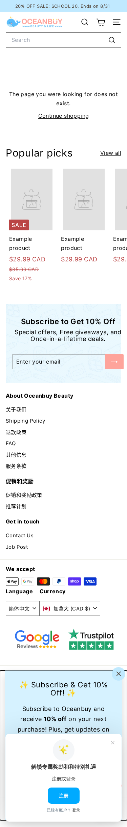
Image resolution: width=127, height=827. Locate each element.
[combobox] (63, 40)
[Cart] (101, 22)
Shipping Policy (25, 421)
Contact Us (20, 535)
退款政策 (16, 432)
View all (110, 152)
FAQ (11, 443)
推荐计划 (16, 506)
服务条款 (16, 466)
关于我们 (16, 409)
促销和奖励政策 (24, 495)
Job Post (17, 547)
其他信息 (16, 455)
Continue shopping (63, 115)
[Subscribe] (114, 361)
